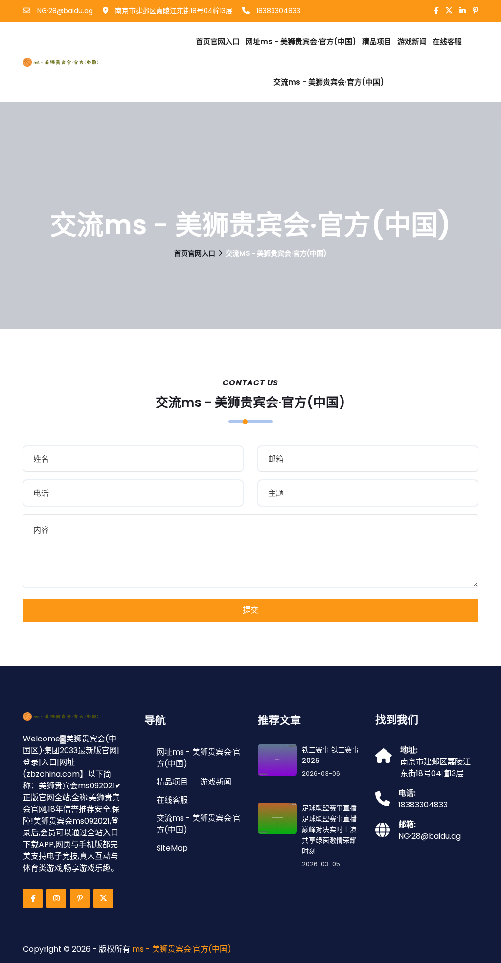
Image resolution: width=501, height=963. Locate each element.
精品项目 (376, 41)
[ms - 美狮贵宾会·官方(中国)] (74, 61)
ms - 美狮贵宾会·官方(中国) (181, 949)
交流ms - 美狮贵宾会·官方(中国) (328, 82)
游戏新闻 (412, 41)
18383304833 (277, 11)
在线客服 (447, 41)
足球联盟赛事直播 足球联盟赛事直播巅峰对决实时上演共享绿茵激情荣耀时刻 (329, 829)
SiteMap (172, 847)
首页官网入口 (218, 41)
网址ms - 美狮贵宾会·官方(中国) (301, 41)
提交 (250, 610)
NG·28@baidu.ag (64, 11)
